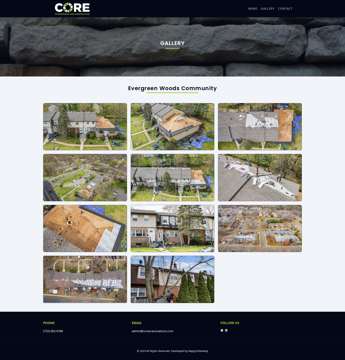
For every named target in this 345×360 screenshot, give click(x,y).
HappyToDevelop (198, 351)
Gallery (268, 9)
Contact (285, 9)
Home (252, 9)
